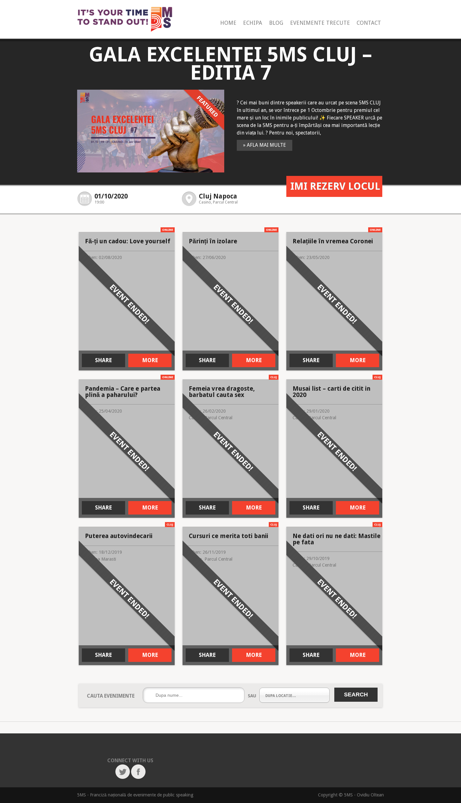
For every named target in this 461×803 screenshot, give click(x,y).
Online (167, 229)
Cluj (273, 377)
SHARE (103, 360)
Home (228, 23)
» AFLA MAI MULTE (264, 145)
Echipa (252, 23)
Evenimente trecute (320, 23)
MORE (150, 360)
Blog (276, 23)
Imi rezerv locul (335, 186)
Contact (369, 23)
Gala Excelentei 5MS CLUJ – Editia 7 (230, 63)
